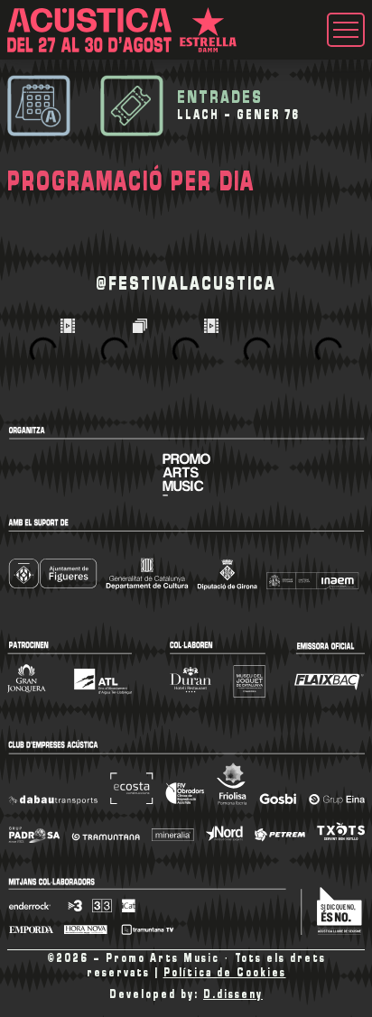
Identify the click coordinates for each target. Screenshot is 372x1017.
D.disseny (233, 995)
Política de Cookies (224, 973)
